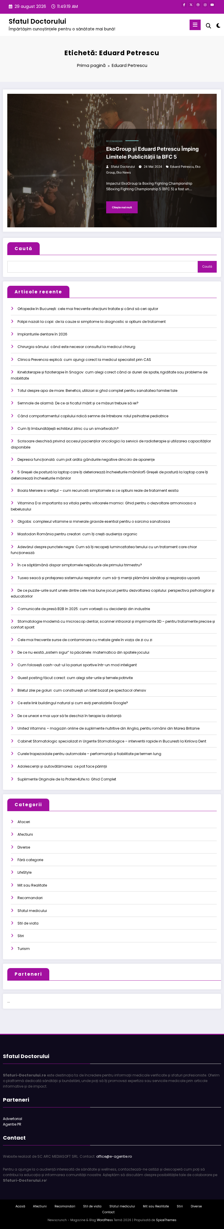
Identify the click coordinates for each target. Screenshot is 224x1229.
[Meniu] (195, 25)
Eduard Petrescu (182, 167)
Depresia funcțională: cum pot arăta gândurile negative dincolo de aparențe (86, 459)
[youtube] (212, 4)
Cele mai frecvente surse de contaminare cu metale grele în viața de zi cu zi (85, 639)
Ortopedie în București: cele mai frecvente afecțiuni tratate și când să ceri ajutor (88, 308)
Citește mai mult (122, 207)
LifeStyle (25, 872)
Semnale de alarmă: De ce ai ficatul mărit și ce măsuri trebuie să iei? (78, 403)
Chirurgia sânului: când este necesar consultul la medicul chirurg (76, 346)
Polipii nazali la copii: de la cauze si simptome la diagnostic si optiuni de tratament (92, 321)
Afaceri (24, 821)
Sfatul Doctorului (37, 21)
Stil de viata (28, 923)
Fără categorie (30, 859)
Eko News (123, 172)
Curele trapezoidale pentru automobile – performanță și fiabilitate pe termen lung (89, 753)
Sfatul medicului (32, 910)
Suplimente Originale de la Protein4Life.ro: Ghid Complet (67, 779)
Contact (108, 1212)
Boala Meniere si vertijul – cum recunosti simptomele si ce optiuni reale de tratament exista (98, 490)
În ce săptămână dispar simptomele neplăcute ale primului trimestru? (80, 564)
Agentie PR (12, 1124)
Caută (23, 248)
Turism (24, 948)
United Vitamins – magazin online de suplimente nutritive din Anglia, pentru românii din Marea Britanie (109, 728)
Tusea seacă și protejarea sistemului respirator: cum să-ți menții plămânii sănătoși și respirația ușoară (109, 577)
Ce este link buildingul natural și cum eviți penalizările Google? (73, 702)
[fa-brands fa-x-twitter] (191, 4)
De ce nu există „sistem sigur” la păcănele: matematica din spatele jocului (83, 652)
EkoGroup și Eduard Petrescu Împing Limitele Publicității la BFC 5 (152, 153)
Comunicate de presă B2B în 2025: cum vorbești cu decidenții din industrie (84, 608)
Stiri (21, 935)
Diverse (24, 847)
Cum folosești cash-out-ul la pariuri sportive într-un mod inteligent (77, 664)
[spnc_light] (218, 26)
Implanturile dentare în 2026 (42, 334)
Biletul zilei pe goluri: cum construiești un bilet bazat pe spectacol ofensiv (82, 690)
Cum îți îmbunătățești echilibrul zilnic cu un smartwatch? (68, 428)
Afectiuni (25, 834)
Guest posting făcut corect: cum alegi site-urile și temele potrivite (75, 677)
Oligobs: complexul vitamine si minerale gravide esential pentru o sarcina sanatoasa (94, 521)
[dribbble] (198, 4)
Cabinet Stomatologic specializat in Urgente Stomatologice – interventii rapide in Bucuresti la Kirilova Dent (112, 741)
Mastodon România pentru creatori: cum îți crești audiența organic (77, 534)
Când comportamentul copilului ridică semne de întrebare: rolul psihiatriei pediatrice (93, 415)
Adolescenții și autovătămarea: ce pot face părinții (62, 766)
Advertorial (12, 1118)
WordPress (105, 1220)
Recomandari (114, 141)
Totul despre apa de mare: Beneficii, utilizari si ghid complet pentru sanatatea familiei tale (97, 390)
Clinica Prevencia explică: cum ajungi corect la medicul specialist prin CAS (84, 359)
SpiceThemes (166, 1220)
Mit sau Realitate (32, 885)
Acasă (20, 1206)
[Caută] (208, 26)
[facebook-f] (184, 4)
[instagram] (205, 4)
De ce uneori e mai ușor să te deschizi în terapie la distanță (69, 715)
